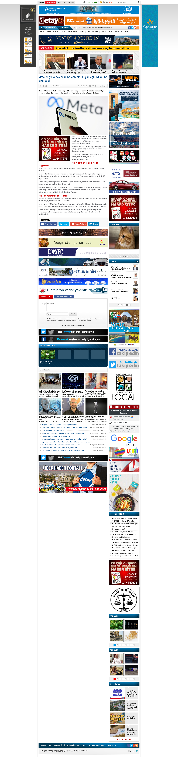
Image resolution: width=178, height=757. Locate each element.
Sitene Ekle (71, 2)
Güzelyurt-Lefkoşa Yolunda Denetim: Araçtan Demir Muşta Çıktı (122, 552)
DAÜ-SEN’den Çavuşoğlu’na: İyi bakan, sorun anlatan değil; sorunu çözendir (123, 522)
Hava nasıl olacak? (117, 529)
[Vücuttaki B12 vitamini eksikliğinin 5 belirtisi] (131, 636)
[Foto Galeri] (51, 28)
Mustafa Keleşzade (121, 275)
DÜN (130, 739)
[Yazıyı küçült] (100, 86)
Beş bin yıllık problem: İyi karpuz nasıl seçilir (47, 362)
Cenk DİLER (121, 268)
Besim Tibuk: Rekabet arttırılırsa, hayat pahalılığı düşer (123, 549)
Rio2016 (84, 745)
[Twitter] (43, 86)
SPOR (50, 745)
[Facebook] (40, 86)
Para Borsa (57, 745)
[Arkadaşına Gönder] (93, 86)
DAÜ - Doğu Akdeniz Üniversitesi (71, 745)
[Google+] (46, 86)
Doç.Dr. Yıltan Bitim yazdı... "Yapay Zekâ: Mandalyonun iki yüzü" (60, 448)
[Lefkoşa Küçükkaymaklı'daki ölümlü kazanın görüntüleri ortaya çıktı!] (131, 670)
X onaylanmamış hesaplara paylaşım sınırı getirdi (56, 436)
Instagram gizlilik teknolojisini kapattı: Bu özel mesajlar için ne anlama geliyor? (64, 439)
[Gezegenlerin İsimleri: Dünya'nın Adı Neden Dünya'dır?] (131, 624)
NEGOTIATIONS (112, 745)
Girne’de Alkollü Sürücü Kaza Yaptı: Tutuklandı (122, 554)
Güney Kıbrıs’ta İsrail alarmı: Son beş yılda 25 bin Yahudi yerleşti (77, 72)
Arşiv (64, 2)
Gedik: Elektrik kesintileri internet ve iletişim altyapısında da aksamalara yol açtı (64, 427)
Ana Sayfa (41, 2)
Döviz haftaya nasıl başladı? (120, 526)
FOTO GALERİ (114, 616)
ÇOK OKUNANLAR (115, 684)
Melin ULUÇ (118, 290)
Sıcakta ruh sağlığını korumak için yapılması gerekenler (122, 533)
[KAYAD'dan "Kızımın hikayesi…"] (117, 670)
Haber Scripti (131, 751)
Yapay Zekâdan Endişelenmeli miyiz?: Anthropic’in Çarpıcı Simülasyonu (73, 418)
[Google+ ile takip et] (135, 27)
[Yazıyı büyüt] (105, 86)
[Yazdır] (96, 86)
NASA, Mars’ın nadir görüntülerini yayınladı (54, 430)
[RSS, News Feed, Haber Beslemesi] (137, 27)
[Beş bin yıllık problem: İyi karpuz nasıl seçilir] (117, 624)
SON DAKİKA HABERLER (117, 514)
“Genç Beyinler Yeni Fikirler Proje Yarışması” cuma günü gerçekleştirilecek (63, 450)
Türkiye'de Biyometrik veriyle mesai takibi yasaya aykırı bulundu (60, 424)
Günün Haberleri (50, 2)
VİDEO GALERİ (114, 650)
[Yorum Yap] (90, 86)
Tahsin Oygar (116, 282)
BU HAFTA (124, 739)
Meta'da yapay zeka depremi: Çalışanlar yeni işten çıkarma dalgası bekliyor (63, 433)
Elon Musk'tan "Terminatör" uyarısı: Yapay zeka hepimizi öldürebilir (61, 445)
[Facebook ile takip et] (129, 27)
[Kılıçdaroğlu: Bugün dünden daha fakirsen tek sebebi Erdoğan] (117, 658)
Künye (58, 2)
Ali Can (114, 298)
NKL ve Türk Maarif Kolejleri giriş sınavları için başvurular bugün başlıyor (54, 72)
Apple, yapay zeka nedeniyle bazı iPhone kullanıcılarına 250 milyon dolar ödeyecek (66, 442)
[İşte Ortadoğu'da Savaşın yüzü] (117, 636)
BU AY (118, 739)
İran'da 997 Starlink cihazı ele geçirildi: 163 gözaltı (99, 72)
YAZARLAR (113, 261)
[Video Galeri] (64, 28)
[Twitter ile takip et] (132, 27)
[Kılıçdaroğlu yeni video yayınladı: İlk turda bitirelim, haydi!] (131, 658)
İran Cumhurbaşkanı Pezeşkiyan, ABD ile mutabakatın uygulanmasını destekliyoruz (93, 48)
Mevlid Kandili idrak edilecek (120, 537)
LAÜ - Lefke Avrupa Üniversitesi (97, 745)
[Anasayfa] (41, 28)
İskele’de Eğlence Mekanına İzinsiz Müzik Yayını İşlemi (95, 28)
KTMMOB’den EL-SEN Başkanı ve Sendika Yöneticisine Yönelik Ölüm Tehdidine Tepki (122, 72)
